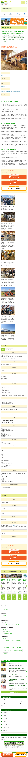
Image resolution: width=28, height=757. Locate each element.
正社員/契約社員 (4, 96)
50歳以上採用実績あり (20, 39)
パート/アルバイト (11, 96)
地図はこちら (15, 525)
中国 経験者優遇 (8, 703)
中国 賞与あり (11, 701)
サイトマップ (5, 718)
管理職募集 (14, 35)
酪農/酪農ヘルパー (4, 86)
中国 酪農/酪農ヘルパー (9, 699)
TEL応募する (14, 182)
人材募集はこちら (23, 2)
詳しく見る (3, 597)
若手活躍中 (22, 37)
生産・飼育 (3, 91)
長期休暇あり (5, 39)
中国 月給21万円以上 (16, 703)
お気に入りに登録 (4, 592)
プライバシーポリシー (7, 724)
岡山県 (2, 80)
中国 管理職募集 (18, 701)
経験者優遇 (4, 37)
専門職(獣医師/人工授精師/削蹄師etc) (13, 91)
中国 (2, 75)
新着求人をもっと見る (14, 692)
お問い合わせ (5, 730)
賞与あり (9, 35)
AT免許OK (4, 41)
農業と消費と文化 (13, 737)
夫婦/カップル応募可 (11, 39)
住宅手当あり (20, 35)
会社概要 (4, 715)
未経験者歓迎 (16, 37)
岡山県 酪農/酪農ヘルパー (19, 699)
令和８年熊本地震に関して (8, 8)
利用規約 (4, 721)
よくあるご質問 (5, 712)
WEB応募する (14, 176)
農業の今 (3, 737)
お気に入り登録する (15, 188)
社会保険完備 (5, 35)
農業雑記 (19, 737)
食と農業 (7, 737)
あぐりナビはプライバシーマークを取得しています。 (12, 9)
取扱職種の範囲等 (6, 727)
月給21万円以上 (10, 37)
